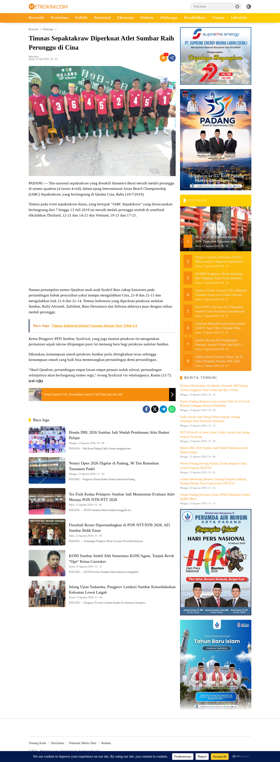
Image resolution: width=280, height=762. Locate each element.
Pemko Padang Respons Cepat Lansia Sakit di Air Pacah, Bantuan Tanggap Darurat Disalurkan (215, 403)
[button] (237, 6)
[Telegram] (163, 409)
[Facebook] (146, 409)
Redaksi (106, 743)
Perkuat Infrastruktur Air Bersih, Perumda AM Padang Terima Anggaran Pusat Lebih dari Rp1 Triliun (214, 388)
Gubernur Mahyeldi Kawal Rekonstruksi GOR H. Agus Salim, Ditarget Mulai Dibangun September (220, 326)
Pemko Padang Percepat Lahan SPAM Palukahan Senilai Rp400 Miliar (215, 497)
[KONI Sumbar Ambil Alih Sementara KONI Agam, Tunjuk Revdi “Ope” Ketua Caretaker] (47, 563)
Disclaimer (57, 743)
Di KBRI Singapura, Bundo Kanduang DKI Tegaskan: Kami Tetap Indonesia (219, 276)
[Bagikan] (172, 58)
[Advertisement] (102, 253)
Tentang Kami (37, 743)
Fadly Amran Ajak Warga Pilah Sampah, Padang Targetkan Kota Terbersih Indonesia (210, 419)
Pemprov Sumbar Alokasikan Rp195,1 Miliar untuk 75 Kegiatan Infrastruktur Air (219, 260)
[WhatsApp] (172, 409)
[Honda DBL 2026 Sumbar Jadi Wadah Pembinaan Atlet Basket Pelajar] (47, 439)
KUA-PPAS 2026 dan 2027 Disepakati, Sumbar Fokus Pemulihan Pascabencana (220, 309)
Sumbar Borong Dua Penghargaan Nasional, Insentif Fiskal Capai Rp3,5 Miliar (218, 343)
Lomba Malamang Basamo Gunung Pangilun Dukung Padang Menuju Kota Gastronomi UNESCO (213, 481)
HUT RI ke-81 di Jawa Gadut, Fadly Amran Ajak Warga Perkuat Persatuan (215, 434)
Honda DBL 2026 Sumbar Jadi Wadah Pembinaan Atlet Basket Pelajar (214, 450)
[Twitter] (155, 409)
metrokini (34, 56)
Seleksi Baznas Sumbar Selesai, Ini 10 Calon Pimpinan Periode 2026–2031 (219, 359)
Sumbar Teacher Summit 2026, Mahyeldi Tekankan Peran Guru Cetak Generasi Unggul (221, 293)
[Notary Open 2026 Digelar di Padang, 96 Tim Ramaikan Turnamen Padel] (47, 470)
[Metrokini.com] (48, 6)
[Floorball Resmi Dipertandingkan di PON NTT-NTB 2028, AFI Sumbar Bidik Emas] (47, 532)
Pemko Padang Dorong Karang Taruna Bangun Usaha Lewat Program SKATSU (213, 465)
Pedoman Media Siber (82, 743)
